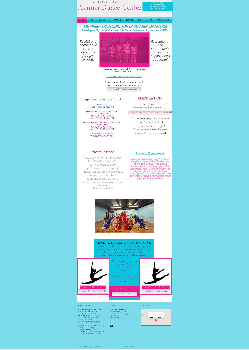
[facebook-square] (111, 326)
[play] (144, 64)
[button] (124, 49)
